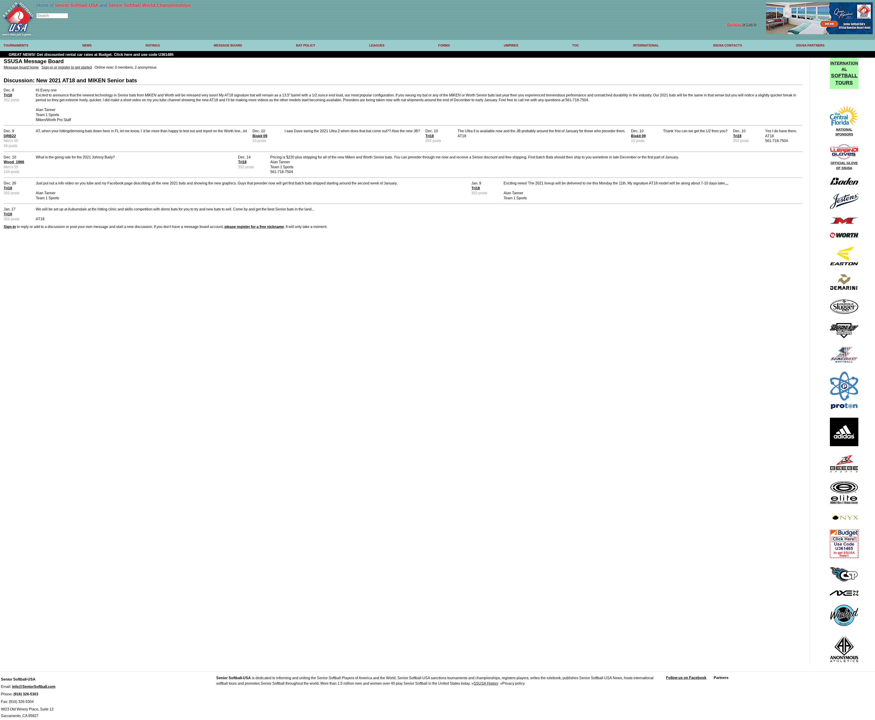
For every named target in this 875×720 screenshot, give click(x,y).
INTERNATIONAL (646, 45)
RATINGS (153, 45)
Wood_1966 (14, 162)
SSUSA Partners (810, 45)
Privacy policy (513, 683)
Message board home (21, 67)
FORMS (444, 45)
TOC (575, 45)
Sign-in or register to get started (66, 67)
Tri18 (8, 95)
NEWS (87, 45)
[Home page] (18, 35)
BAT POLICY (305, 45)
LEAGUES (376, 45)
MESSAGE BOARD (228, 45)
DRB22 (10, 136)
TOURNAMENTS (15, 45)
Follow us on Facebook (686, 678)
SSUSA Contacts (727, 45)
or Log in (742, 24)
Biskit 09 (259, 136)
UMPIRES (511, 45)
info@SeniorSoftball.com (33, 687)
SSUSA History (486, 683)
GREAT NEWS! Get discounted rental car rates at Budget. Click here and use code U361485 (91, 54)
